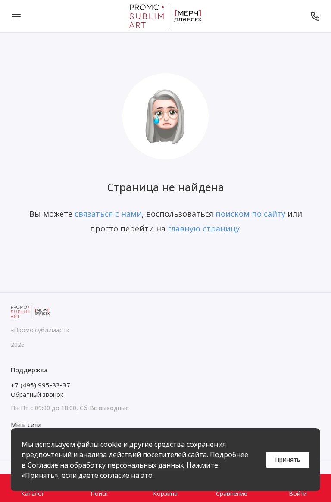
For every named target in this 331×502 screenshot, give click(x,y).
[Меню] (16, 16)
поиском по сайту (250, 214)
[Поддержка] (315, 16)
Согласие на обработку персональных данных (106, 465)
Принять (287, 459)
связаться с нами (108, 214)
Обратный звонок (37, 394)
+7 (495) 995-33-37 (40, 384)
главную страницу (204, 228)
